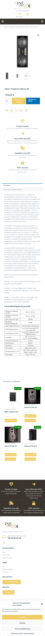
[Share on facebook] (7, 110)
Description (7, 185)
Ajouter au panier (19, 101)
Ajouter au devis (32, 100)
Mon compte (19, 16)
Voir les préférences (22, 629)
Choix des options (11, 420)
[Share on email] (26, 110)
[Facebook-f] (4, 542)
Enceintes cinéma (19, 27)
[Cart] (26, 14)
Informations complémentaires (12, 189)
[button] (42, 604)
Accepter (22, 617)
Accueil (5, 27)
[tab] (22, 185)
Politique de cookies (17, 633)
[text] (22, 248)
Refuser (22, 623)
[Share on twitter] (12, 110)
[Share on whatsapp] (16, 110)
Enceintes (11, 27)
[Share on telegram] (21, 110)
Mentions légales (29, 633)
